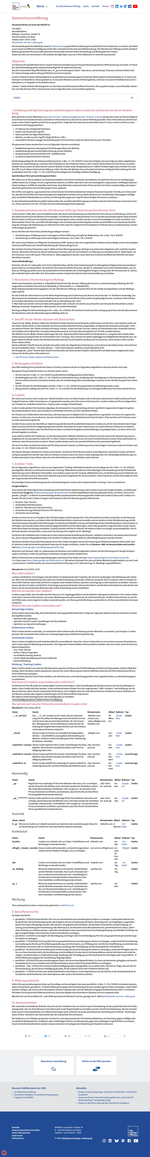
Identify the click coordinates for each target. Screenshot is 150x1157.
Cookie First (119, 746)
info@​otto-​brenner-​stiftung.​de (77, 1138)
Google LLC (125, 799)
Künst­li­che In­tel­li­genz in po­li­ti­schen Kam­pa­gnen (36, 1095)
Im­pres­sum (17, 1135)
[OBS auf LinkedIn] (116, 6)
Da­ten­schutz (18, 1138)
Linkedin (124, 825)
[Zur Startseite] (15, 6)
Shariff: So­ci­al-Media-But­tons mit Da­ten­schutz (37, 357)
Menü (40, 6)
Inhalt (17, 97)
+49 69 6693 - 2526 (72, 1133)
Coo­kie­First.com (66, 905)
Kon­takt (16, 1127)
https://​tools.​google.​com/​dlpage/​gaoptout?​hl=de (39, 547)
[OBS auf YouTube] (135, 6)
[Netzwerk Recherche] (25, 6)
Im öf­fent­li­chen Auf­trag (25, 1092)
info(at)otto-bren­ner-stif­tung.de (27, 42)
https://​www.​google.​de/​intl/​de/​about (52, 493)
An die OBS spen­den (21, 1133)
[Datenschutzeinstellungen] (4, 1152)
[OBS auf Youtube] (136, 1140)
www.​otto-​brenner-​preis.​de (89, 117)
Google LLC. (125, 784)
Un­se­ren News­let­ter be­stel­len (26, 1130)
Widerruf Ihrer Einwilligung (49, 700)
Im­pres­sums (57, 46)
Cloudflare (119, 717)
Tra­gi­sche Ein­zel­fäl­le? (24, 1097)
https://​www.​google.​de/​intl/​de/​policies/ (45, 560)
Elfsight (125, 848)
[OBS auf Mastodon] (125, 6)
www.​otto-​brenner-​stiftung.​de (57, 117)
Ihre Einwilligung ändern (24, 700)
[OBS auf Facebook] (129, 6)
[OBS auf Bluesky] (121, 6)
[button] (33, 1036)
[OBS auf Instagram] (112, 6)
